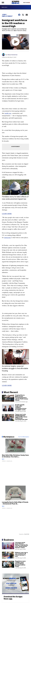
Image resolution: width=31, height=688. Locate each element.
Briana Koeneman (12, 54)
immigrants (7, 237)
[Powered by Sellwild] (26, 534)
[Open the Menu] (2, 2)
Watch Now (26, 2)
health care (8, 113)
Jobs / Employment (7, 15)
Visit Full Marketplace (23, 436)
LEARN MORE (7, 214)
